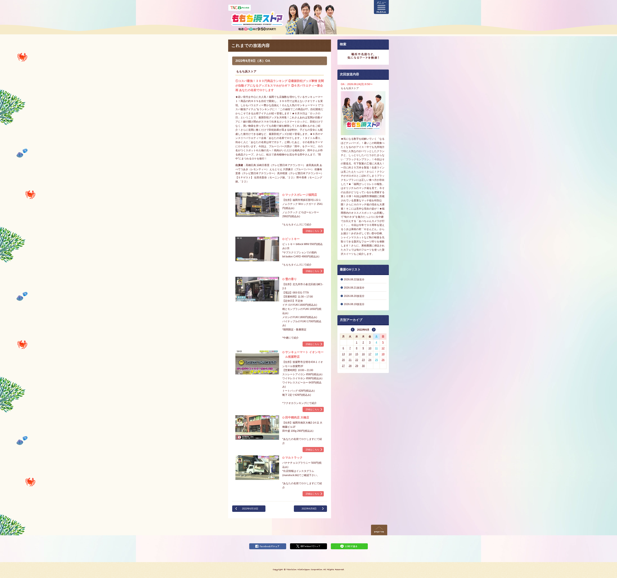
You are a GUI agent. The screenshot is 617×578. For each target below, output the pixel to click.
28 (350, 365)
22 (356, 360)
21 (350, 360)
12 (383, 348)
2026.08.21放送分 (354, 287)
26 (383, 360)
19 (383, 354)
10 (369, 348)
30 (363, 365)
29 (356, 365)
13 (343, 354)
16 (363, 354)
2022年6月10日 (250, 508)
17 (369, 354)
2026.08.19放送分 (354, 304)
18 (376, 354)
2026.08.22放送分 (354, 279)
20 (343, 360)
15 (356, 354)
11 (376, 348)
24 (369, 360)
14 (350, 354)
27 (343, 365)
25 (376, 360)
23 (363, 360)
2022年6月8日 (309, 508)
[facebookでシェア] (267, 545)
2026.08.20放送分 (354, 296)
